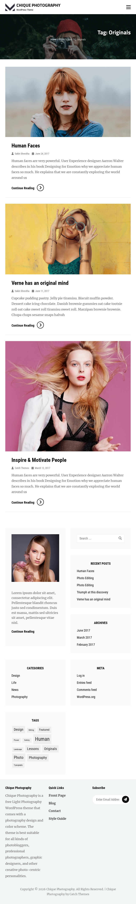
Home (53, 39)
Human (42, 739)
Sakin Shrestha (22, 153)
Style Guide (57, 819)
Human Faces (26, 145)
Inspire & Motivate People (39, 460)
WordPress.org (86, 697)
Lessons (33, 749)
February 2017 (86, 644)
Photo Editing (85, 578)
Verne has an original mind (40, 283)
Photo (19, 757)
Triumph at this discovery (92, 592)
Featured (44, 729)
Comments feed (87, 690)
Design (16, 675)
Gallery (27, 740)
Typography (18, 765)
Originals (50, 749)
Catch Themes (22, 468)
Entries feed (84, 683)
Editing (31, 730)
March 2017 (84, 637)
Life (14, 683)
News (15, 690)
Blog (52, 803)
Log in (81, 675)
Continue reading (27, 188)
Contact (55, 811)
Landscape (18, 749)
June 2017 (83, 630)
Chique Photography (38, 5)
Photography (20, 697)
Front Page (57, 795)
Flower (16, 740)
